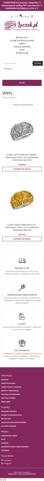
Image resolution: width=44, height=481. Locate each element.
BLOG (3, 439)
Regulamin (5, 402)
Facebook (7, 460)
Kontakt (5, 379)
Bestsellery (22, 37)
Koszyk (25, 16)
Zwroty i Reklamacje (9, 390)
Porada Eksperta (22, 47)
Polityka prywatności (10, 394)
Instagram (7, 463)
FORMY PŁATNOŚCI (8, 383)
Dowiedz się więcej (22, 169)
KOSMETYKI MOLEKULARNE (11, 415)
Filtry (22, 83)
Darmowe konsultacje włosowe (14, 447)
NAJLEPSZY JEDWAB (8, 426)
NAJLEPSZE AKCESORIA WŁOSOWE (13, 422)
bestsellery (6, 419)
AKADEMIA (5, 450)
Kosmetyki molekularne (22, 41)
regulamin (12, 474)
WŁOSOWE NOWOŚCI (9, 411)
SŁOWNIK (4, 443)
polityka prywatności (27, 474)
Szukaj (37, 63)
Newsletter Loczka (9, 435)
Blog (22, 50)
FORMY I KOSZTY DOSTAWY (11, 387)
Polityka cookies (8, 398)
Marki (22, 44)
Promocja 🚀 (22, 53)
